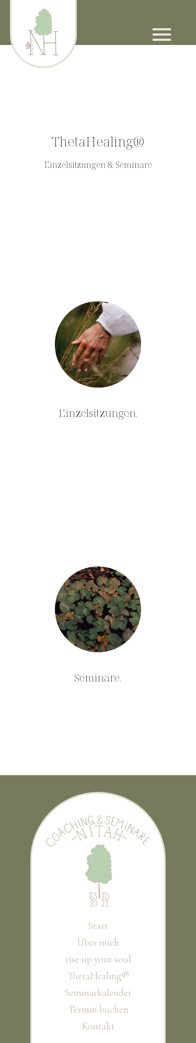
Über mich (98, 942)
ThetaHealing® (98, 976)
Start (98, 926)
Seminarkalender (98, 993)
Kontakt (98, 1026)
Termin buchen (98, 1009)
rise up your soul (98, 959)
